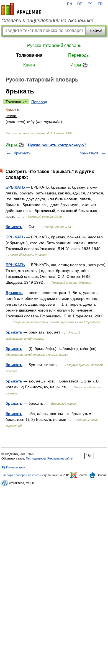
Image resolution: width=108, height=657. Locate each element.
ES (90, 4)
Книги (29, 65)
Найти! (96, 31)
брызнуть (22, 153)
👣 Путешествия (13, 467)
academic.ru (21, 9)
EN (69, 4)
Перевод (39, 102)
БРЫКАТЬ (15, 187)
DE (79, 4)
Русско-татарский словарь (54, 45)
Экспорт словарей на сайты (21, 475)
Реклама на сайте (60, 458)
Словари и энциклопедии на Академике (47, 20)
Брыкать (14, 292)
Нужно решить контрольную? (57, 145)
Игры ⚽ (79, 65)
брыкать (14, 226)
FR (100, 4)
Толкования (29, 55)
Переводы (79, 55)
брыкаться (88, 153)
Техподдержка (36, 458)
